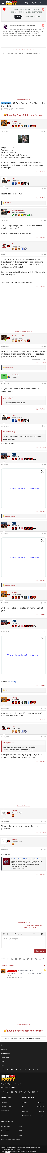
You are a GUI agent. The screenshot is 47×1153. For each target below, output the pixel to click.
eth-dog (5, 109)
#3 (45, 220)
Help (2, 1061)
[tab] (14, 49)
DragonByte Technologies (8, 1149)
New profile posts (6, 1106)
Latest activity (5, 1110)
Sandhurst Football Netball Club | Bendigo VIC (26, 859)
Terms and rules (5, 1053)
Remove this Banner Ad (23, 99)
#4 (45, 254)
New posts (4, 1102)
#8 (45, 465)
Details (18, 1149)
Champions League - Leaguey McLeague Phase (26, 29)
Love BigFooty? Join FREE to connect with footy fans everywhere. (26, 10)
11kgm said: (7, 398)
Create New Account (32, 16)
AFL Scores (33, 928)
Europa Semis (23, 31)
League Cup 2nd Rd (9, 31)
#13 (45, 737)
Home (2, 1065)
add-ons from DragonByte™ (25, 1147)
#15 (45, 849)
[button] (4, 934)
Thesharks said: (8, 432)
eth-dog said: (7, 743)
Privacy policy (5, 1057)
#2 (45, 189)
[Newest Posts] (40, 2)
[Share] (41, 131)
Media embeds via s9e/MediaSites (26, 1151)
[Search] (44, 2)
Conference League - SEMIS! (27, 33)
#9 (45, 534)
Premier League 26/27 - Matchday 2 (22, 25)
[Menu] (2, 2)
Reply (44, 172)
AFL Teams (35, 925)
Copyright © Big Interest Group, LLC (11, 1084)
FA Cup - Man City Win (32, 35)
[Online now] (6, 340)
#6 (45, 384)
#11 (45, 631)
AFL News (27, 925)
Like (37, 172)
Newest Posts (6, 1097)
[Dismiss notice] (43, 9)
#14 (45, 821)
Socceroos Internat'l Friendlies (13, 35)
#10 (45, 603)
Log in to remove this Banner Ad (23, 331)
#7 (45, 426)
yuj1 (42, 1116)
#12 (45, 708)
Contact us (4, 1049)
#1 (45, 131)
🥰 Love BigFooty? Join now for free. (23, 115)
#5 (45, 346)
